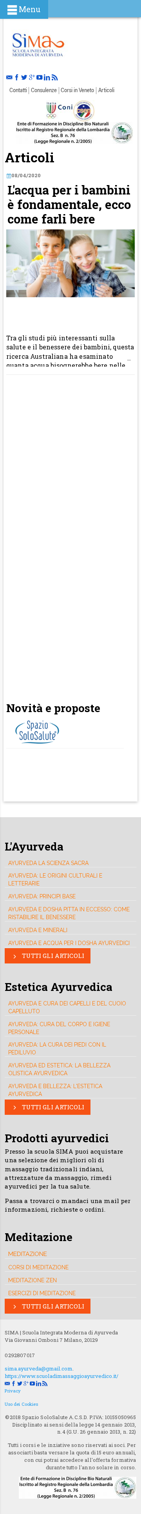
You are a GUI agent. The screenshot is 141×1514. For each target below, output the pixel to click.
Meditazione (27, 1254)
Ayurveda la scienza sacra (48, 863)
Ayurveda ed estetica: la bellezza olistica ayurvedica (59, 1069)
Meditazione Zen (32, 1280)
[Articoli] (37, 43)
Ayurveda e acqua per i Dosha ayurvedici (69, 943)
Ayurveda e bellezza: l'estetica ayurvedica (55, 1090)
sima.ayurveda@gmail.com (38, 1368)
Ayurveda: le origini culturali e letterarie (55, 879)
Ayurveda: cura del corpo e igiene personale (59, 1028)
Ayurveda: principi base (42, 896)
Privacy (13, 1391)
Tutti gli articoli (52, 956)
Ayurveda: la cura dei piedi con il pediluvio (57, 1048)
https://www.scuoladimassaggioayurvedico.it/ (61, 1376)
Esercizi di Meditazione (42, 1293)
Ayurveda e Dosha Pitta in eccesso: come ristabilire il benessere (69, 913)
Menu (29, 9)
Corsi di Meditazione (38, 1267)
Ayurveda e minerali (37, 930)
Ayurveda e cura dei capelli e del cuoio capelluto (67, 1007)
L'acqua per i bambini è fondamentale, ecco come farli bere (69, 205)
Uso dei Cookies (21, 1404)
